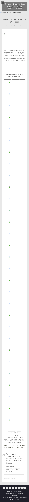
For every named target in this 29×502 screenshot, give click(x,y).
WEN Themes (15, 499)
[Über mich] (18, 488)
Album (23, 439)
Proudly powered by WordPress (10, 497)
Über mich (21, 493)
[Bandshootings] (13, 488)
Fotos (11, 440)
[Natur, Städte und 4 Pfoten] (7, 488)
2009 (15, 439)
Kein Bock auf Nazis (18, 440)
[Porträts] (16, 488)
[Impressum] (21, 488)
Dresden (7, 440)
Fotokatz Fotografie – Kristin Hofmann (14, 5)
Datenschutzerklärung (11, 493)
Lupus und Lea (11, 442)
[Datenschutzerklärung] (24, 488)
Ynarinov (10, 454)
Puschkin (18, 442)
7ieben (19, 439)
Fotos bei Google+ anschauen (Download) (14, 79)
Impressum (14, 495)
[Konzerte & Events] (4, 488)
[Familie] (10, 488)
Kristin (20, 26)
